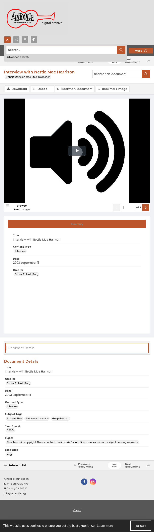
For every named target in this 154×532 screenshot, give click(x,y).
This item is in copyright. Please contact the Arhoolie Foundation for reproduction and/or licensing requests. (72, 442)
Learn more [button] (105, 525)
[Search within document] (146, 74)
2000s (11, 430)
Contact (77, 510)
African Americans (37, 418)
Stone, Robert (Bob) (26, 274)
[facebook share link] (84, 481)
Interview (20, 251)
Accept (141, 525)
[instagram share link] (93, 481)
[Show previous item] (116, 207)
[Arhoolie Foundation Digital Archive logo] (36, 18)
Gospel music (60, 418)
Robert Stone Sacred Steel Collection (28, 77)
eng (9, 454)
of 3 (138, 207)
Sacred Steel (14, 418)
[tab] (77, 224)
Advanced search (17, 57)
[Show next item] (145, 207)
